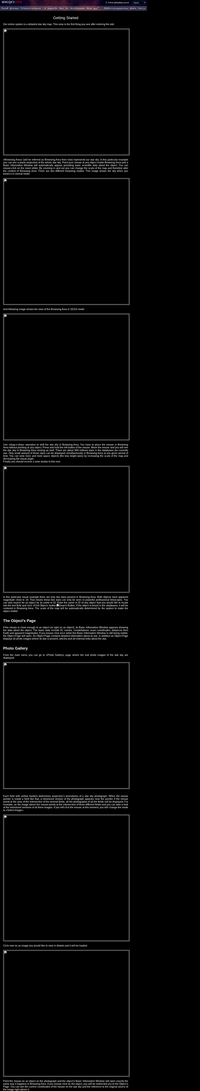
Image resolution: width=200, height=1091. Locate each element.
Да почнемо (14, 8)
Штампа (133, 8)
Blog (98, 9)
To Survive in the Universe (31, 8)
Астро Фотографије (77, 8)
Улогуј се (141, 8)
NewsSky (63, 8)
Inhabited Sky (53, 8)
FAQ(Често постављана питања (116, 8)
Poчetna (5, 8)
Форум (89, 8)
